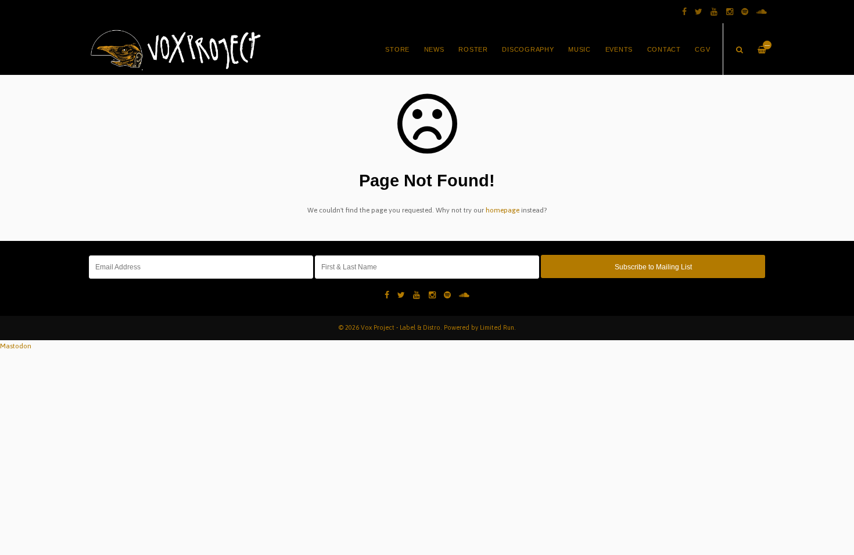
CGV (702, 49)
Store (397, 49)
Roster (473, 49)
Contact (664, 49)
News (434, 49)
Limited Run (497, 327)
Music (579, 49)
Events (619, 49)
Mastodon (15, 346)
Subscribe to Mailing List (653, 267)
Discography (528, 49)
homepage (502, 210)
